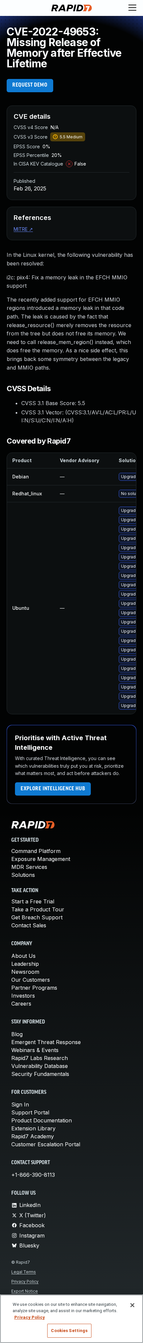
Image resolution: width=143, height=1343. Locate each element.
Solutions (23, 875)
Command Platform (36, 851)
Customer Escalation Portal (45, 1144)
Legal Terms (23, 1271)
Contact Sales (28, 925)
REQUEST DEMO (30, 85)
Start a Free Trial (32, 901)
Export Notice (24, 1291)
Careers (21, 1003)
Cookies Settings (69, 1330)
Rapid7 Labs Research (39, 1058)
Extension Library (33, 1128)
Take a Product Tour (37, 909)
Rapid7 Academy (32, 1136)
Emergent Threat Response (46, 1042)
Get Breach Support (37, 917)
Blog (17, 1034)
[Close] (132, 1305)
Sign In (20, 1104)
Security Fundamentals (40, 1074)
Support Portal (30, 1112)
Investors (23, 995)
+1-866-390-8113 (33, 1174)
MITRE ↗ (23, 229)
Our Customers (30, 979)
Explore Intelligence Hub (53, 789)
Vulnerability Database (39, 1066)
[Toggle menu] (132, 8)
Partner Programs (34, 987)
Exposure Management (40, 859)
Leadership (25, 963)
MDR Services (29, 867)
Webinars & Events (35, 1050)
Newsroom (25, 971)
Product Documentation (41, 1120)
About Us (23, 956)
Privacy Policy (25, 1281)
